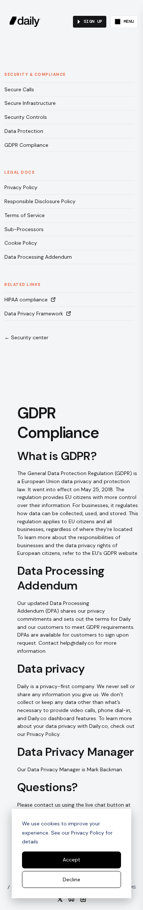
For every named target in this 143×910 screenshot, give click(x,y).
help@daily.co (77, 643)
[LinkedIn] (83, 899)
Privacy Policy (20, 187)
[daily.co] (25, 22)
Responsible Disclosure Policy (40, 201)
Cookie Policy (20, 243)
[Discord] (71, 899)
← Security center (26, 337)
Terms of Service (24, 215)
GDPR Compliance (26, 145)
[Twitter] (60, 899)
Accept (71, 859)
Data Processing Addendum (38, 257)
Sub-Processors (24, 229)
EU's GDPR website (115, 553)
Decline (71, 879)
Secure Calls (19, 89)
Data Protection (23, 131)
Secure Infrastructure (30, 103)
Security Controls (25, 117)
